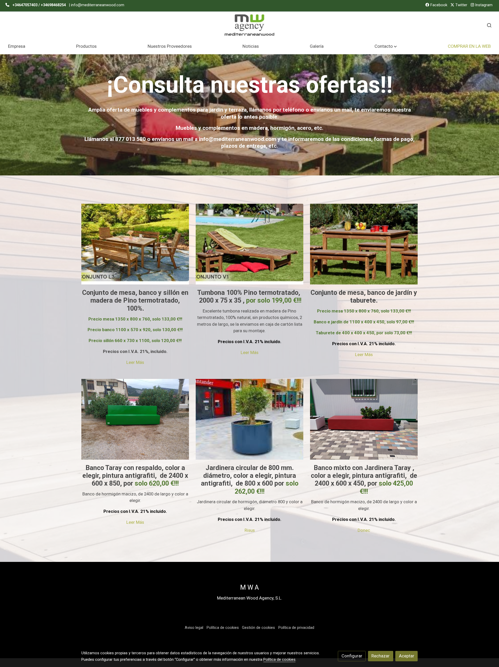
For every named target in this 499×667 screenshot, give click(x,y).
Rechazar (380, 655)
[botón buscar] (489, 25)
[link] (249, 25)
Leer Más (135, 362)
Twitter (460, 5)
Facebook (438, 5)
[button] (386, 46)
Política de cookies (223, 627)
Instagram (483, 5)
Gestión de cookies (258, 627)
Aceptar (406, 655)
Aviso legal (194, 627)
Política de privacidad (296, 627)
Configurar (352, 655)
